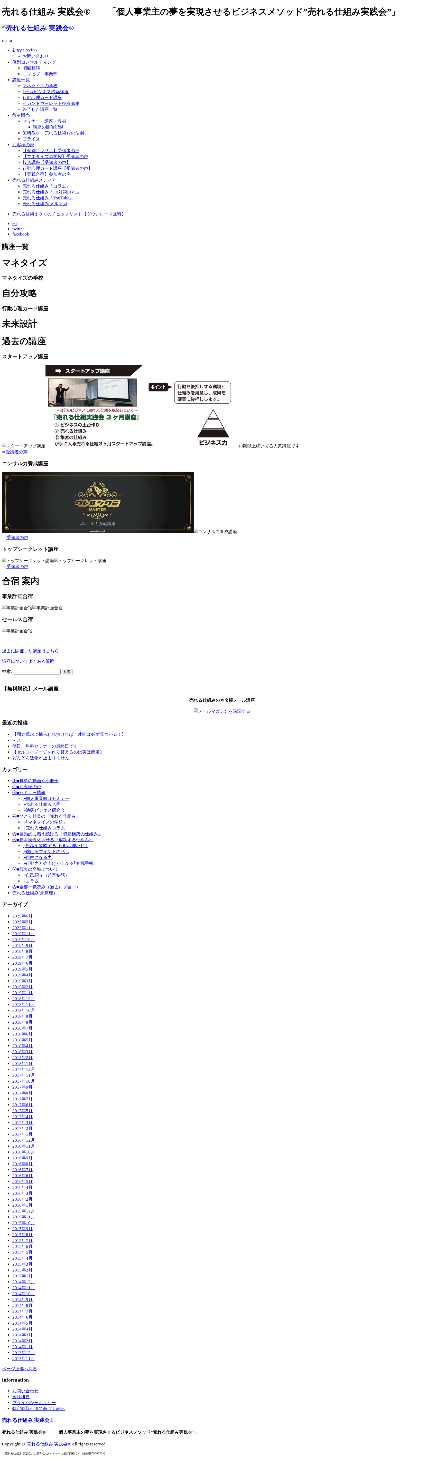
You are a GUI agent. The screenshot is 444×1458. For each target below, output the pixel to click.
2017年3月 (22, 1122)
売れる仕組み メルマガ (45, 203)
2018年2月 (22, 1057)
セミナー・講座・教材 (44, 121)
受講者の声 (16, 451)
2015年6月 (22, 1246)
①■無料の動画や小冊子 (35, 780)
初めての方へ (25, 50)
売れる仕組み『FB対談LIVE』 (52, 192)
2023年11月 (23, 927)
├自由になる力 (37, 857)
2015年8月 (22, 1234)
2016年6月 (22, 1175)
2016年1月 (22, 1205)
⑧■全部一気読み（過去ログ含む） (46, 887)
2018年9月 (22, 1016)
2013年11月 (23, 1358)
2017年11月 (23, 1075)
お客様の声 (23, 144)
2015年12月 (23, 1211)
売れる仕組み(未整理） (35, 893)
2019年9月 (22, 945)
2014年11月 (23, 1287)
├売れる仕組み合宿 (42, 804)
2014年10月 (23, 1293)
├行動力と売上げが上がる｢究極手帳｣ (59, 863)
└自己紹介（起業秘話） (46, 875)
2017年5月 (22, 1110)
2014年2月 (22, 1340)
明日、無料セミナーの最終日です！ (47, 746)
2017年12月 (23, 1069)
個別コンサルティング (34, 62)
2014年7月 (22, 1311)
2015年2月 (22, 1270)
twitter (18, 229)
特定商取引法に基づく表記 (38, 1408)
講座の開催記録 (48, 127)
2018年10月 (23, 1010)
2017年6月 (22, 1104)
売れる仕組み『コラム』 (47, 186)
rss (14, 223)
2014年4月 (22, 1329)
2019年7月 (22, 957)
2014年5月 (22, 1323)
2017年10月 (23, 1081)
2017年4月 (22, 1116)
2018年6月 (22, 1034)
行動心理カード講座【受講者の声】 (57, 168)
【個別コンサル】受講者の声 (51, 150)
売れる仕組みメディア (34, 180)
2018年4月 (22, 1045)
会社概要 (21, 1396)
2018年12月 (23, 998)
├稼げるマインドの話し (46, 851)
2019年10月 (23, 939)
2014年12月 (23, 1281)
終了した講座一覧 (40, 109)
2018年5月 (22, 1040)
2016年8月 (22, 1163)
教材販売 (21, 115)
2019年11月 (23, 933)
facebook (20, 234)
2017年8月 (22, 1093)
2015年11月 (23, 1217)
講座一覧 (21, 79)
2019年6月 (22, 963)
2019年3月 (22, 980)
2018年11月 (23, 1004)
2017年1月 (22, 1134)
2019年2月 (22, 986)
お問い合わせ (36, 56)
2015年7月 (22, 1240)
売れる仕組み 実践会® (27, 1420)
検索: (7, 671)
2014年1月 (22, 1346)
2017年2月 (22, 1128)
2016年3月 (22, 1193)
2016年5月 (22, 1181)
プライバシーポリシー (34, 1402)
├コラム (31, 881)
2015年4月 (22, 1258)
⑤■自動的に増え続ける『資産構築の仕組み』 (57, 833)
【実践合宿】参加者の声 (47, 174)
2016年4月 (22, 1187)
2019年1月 (22, 992)
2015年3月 (22, 1264)
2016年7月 (22, 1169)
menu (7, 40)
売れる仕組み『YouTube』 (48, 197)
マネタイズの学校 (40, 85)
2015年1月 (22, 1276)
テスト (18, 740)
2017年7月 (22, 1099)
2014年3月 (22, 1335)
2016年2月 (22, 1199)
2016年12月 (23, 1140)
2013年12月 (23, 1352)
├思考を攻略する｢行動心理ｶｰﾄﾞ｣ (55, 845)
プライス (31, 138)
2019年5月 (22, 969)
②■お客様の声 (26, 786)
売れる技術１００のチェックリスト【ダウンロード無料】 (69, 214)
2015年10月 (23, 1222)
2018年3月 (22, 1051)
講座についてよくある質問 (28, 661)
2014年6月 (22, 1317)
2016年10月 (23, 1152)
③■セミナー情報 (28, 792)
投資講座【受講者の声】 (47, 162)
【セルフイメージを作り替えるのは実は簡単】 (58, 752)
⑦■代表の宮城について (35, 869)
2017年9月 (22, 1087)
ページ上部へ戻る (19, 1368)
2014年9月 (22, 1299)
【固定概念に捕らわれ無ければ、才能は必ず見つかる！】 (69, 734)
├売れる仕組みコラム (44, 828)
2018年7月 (22, 1028)
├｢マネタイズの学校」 (45, 822)
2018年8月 (22, 1022)
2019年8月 (22, 951)
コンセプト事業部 (40, 74)
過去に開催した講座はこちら (30, 651)
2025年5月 (22, 921)
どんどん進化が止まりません (40, 758)
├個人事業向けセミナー (46, 798)
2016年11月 (23, 1146)
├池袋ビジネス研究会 (44, 810)
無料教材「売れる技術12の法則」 (55, 133)
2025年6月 (22, 916)
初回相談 (31, 68)
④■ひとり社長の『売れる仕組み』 (46, 816)
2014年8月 (22, 1305)
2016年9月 (22, 1158)
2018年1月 (22, 1063)
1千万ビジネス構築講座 (46, 91)
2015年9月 (22, 1228)
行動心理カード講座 (42, 97)
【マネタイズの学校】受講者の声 (55, 156)
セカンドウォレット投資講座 (51, 103)
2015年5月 (22, 1252)
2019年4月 (22, 975)
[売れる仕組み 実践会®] (38, 28)
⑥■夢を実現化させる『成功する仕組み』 (53, 839)
